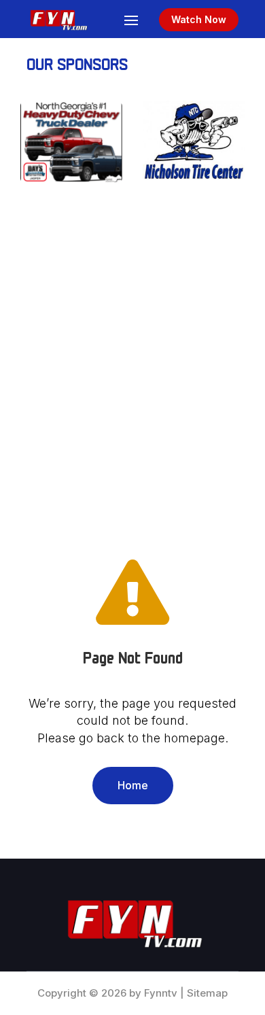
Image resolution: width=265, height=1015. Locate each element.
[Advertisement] (132, 365)
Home (133, 785)
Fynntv (160, 992)
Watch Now (198, 19)
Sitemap (207, 992)
